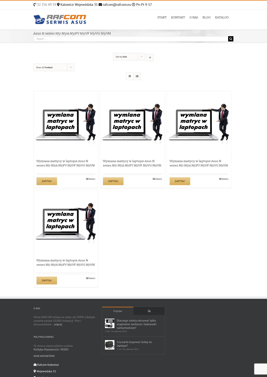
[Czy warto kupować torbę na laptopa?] (109, 345)
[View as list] (137, 76)
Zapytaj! (47, 181)
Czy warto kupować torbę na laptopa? (134, 343)
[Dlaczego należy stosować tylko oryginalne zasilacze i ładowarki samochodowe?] (109, 323)
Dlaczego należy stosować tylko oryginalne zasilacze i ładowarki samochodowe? (136, 324)
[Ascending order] (150, 57)
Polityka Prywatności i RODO (51, 349)
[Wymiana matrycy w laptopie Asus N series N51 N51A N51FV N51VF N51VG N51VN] (66, 123)
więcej (58, 324)
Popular (118, 311)
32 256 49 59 (46, 4)
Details (92, 178)
